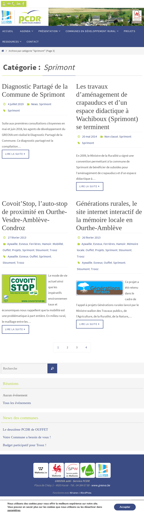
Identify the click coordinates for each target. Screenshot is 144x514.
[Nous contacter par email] (9, 4)
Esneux (23, 240)
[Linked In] (19, 4)
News (34, 103)
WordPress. (86, 485)
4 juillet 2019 (16, 103)
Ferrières (35, 240)
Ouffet (7, 245)
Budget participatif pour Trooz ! (24, 437)
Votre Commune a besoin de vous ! (27, 430)
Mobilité (58, 240)
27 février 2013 (17, 235)
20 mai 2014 (89, 136)
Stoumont (42, 245)
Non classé (111, 136)
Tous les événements (17, 395)
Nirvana (74, 485)
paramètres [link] (14, 510)
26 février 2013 (91, 235)
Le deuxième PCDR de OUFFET (25, 422)
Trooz (53, 245)
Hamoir (46, 240)
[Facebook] (23, 4)
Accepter (125, 507)
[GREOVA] (4, 4)
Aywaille (12, 240)
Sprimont (45, 103)
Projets (16, 245)
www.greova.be (100, 478)
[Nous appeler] (14, 4)
